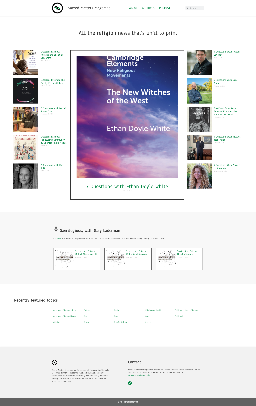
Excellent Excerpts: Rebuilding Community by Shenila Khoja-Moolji (54, 139)
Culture (87, 310)
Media (116, 310)
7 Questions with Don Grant (225, 81)
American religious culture (64, 310)
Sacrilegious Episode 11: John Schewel (187, 253)
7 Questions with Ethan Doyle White (127, 186)
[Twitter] (130, 383)
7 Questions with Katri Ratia (52, 166)
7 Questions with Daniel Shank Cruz (53, 110)
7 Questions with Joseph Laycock (227, 53)
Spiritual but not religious (186, 310)
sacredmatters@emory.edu (139, 375)
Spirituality (180, 316)
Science (148, 322)
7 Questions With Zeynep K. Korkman (227, 166)
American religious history (64, 316)
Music (116, 316)
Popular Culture (120, 322)
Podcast (164, 8)
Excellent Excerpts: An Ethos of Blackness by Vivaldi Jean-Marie (225, 111)
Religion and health (153, 310)
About (133, 8)
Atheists (56, 322)
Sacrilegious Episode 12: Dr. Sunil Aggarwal (137, 253)
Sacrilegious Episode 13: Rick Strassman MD (86, 253)
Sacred (147, 316)
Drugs (86, 322)
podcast (58, 238)
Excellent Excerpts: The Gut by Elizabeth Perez (53, 81)
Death (86, 316)
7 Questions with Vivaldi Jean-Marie (227, 138)
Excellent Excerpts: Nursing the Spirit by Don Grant (52, 54)
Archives (148, 8)
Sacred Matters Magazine (89, 8)
